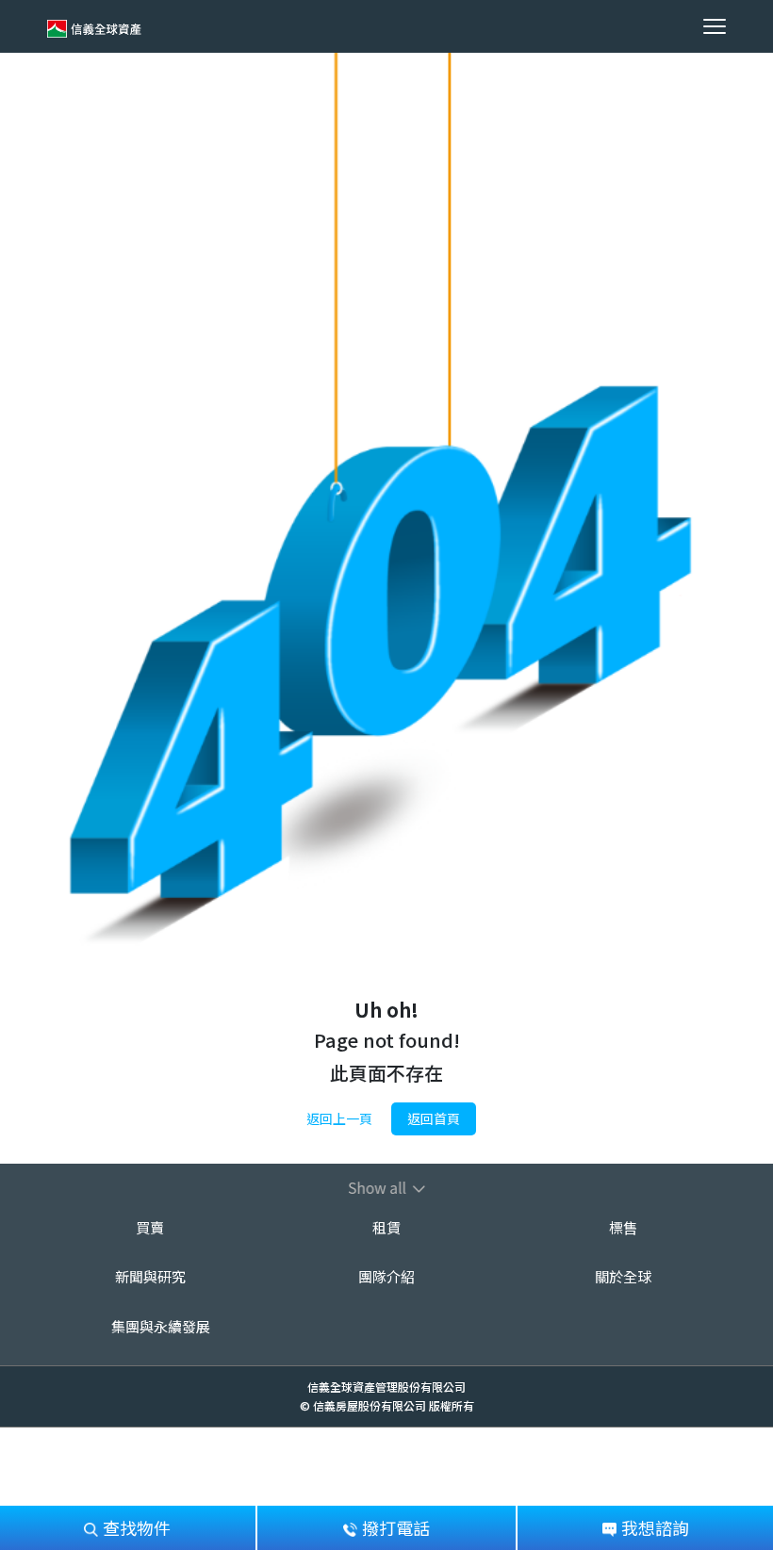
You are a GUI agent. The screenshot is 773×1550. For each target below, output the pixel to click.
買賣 (150, 1227)
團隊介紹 (386, 1276)
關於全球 (623, 1276)
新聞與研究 (150, 1276)
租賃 (386, 1227)
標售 (623, 1227)
